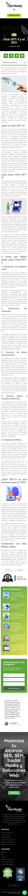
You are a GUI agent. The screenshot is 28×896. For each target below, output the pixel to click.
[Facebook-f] (9, 885)
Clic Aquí (23, 554)
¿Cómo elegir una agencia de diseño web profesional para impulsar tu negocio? (18, 647)
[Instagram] (12, 885)
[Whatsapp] (19, 885)
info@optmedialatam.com (8, 559)
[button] (14, 9)
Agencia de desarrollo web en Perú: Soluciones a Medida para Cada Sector (18, 637)
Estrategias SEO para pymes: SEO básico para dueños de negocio (17, 615)
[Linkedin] (15, 885)
